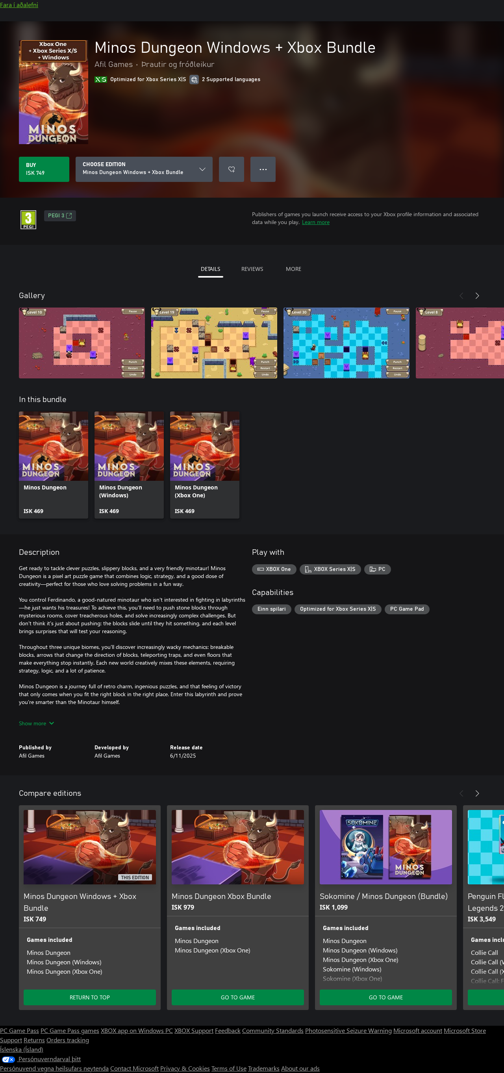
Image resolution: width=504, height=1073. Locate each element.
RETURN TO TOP (90, 997)
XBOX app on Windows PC (137, 1030)
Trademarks (264, 1068)
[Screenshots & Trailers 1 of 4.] (82, 343)
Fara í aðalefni (19, 4)
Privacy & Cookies (185, 1068)
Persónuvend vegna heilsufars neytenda (54, 1068)
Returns (34, 1040)
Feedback (228, 1030)
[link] (53, 465)
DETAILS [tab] (210, 268)
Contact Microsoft (134, 1068)
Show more (32, 723)
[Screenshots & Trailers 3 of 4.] (347, 343)
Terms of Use (228, 1068)
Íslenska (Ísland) (21, 1049)
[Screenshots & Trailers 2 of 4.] (214, 343)
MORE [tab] (293, 268)
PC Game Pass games (70, 1030)
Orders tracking (67, 1040)
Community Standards (273, 1030)
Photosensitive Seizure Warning (348, 1030)
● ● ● (263, 169)
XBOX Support (193, 1030)
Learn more (316, 222)
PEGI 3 (56, 216)
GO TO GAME (238, 997)
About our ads (300, 1068)
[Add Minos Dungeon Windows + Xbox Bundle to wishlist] (231, 169)
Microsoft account (417, 1030)
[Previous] (461, 295)
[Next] (477, 295)
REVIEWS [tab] (252, 268)
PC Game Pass (19, 1030)
